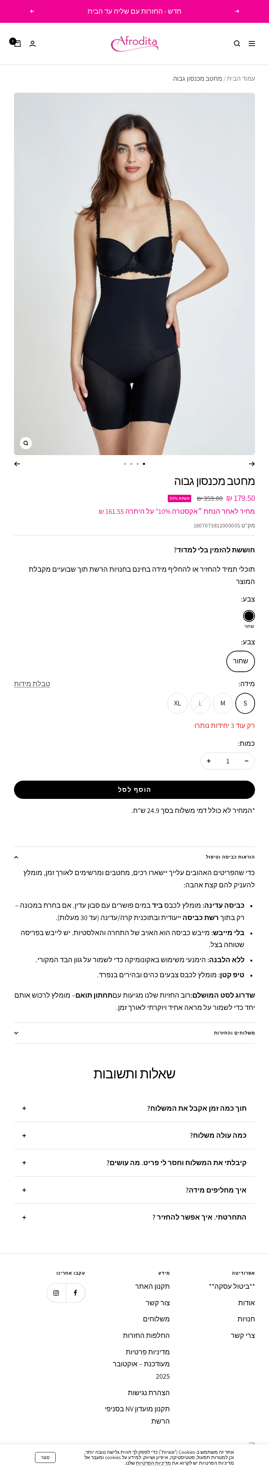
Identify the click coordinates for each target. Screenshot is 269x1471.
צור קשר (158, 1302)
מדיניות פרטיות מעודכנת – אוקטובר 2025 (141, 1364)
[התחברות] (32, 44)
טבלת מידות (32, 683)
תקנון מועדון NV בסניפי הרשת (137, 1415)
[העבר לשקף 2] (138, 464)
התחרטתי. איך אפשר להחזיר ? (199, 1217)
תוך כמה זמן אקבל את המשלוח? (197, 1108)
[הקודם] (252, 463)
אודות (246, 1302)
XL (177, 703)
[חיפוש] (237, 43)
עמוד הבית (241, 78)
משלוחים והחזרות (234, 1033)
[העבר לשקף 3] (131, 464)
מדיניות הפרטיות (153, 1463)
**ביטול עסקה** (232, 1286)
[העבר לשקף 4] (125, 464)
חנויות (246, 1319)
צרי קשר (243, 1335)
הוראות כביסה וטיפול (230, 857)
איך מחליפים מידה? (216, 1190)
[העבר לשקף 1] (144, 464)
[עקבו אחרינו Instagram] (56, 1292)
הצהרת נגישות (149, 1392)
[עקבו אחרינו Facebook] (75, 1292)
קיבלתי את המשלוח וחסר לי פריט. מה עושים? (176, 1162)
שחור (240, 660)
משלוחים (156, 1319)
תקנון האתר (152, 1286)
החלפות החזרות (146, 1335)
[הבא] (17, 463)
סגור (45, 1457)
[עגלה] (17, 43)
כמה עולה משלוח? (218, 1135)
